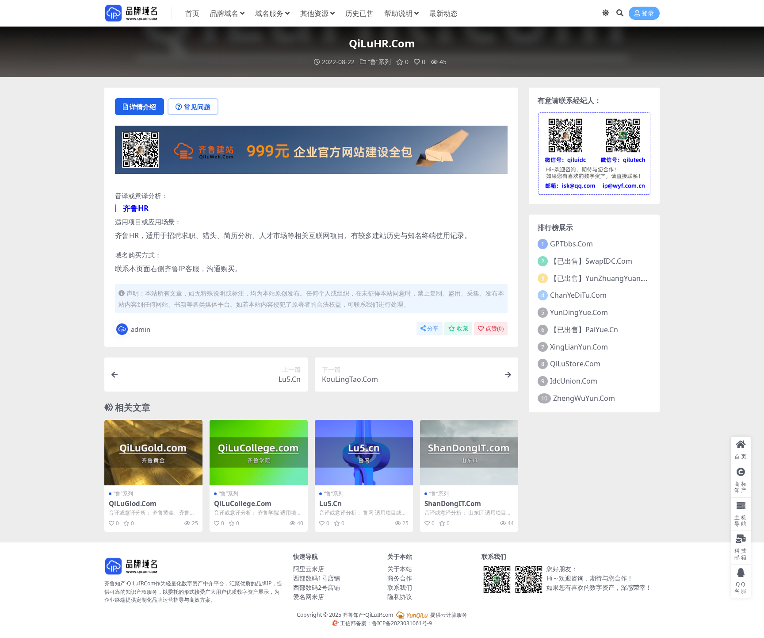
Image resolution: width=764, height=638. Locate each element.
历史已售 (359, 13)
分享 (433, 328)
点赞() (494, 328)
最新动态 (443, 13)
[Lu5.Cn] (364, 452)
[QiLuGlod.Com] (153, 452)
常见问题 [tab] (197, 106)
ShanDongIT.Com (452, 503)
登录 (648, 13)
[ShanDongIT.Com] (469, 452)
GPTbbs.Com (571, 244)
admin (140, 329)
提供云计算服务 (448, 615)
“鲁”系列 (379, 62)
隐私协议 (399, 596)
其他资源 (314, 13)
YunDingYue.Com (579, 312)
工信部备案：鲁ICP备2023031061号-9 (385, 623)
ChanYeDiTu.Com (578, 295)
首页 (192, 13)
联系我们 (399, 587)
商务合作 (399, 578)
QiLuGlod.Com (133, 503)
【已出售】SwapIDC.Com (591, 261)
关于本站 (399, 569)
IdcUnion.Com (573, 381)
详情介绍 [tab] (143, 106)
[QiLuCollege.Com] (259, 452)
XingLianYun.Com (579, 347)
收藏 (462, 328)
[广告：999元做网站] (311, 152)
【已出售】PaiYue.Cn (584, 329)
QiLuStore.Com (575, 364)
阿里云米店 (308, 569)
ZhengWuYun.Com (584, 398)
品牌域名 (224, 13)
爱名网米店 (308, 596)
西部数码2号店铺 (316, 587)
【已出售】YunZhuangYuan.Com (603, 278)
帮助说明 (398, 13)
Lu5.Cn (330, 503)
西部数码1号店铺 (316, 578)
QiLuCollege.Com (242, 503)
